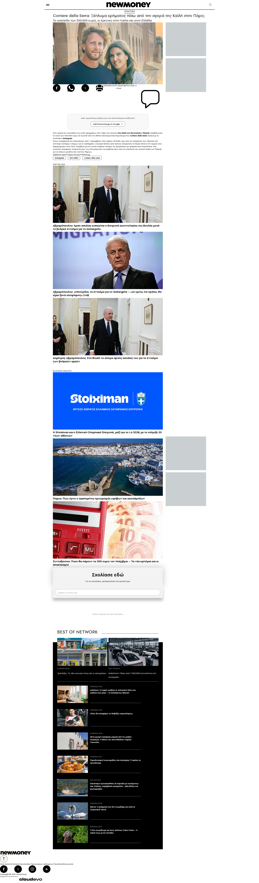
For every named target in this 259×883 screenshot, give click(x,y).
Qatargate (59, 158)
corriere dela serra (92, 158)
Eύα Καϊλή (74, 158)
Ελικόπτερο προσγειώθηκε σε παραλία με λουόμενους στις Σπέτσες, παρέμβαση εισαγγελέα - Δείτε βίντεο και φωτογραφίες (114, 786)
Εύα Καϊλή (122, 133)
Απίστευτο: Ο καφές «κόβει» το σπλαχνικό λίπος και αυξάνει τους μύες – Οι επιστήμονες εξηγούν (113, 691)
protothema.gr (83, 154)
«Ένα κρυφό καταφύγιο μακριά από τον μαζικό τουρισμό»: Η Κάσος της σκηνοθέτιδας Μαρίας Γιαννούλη (111, 739)
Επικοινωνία (68, 864)
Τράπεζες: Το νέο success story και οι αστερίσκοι (81, 673)
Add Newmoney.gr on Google (106, 124)
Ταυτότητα (58, 864)
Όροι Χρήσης (6, 864)
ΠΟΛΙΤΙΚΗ (129, 11)
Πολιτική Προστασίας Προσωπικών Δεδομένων (33, 864)
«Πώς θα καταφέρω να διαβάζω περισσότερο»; (111, 713)
